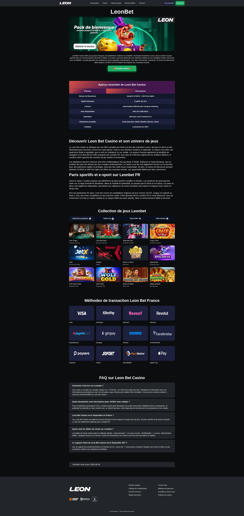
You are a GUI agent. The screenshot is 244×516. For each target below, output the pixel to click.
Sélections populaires (80, 218)
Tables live (107, 218)
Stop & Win (134, 218)
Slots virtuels (160, 218)
